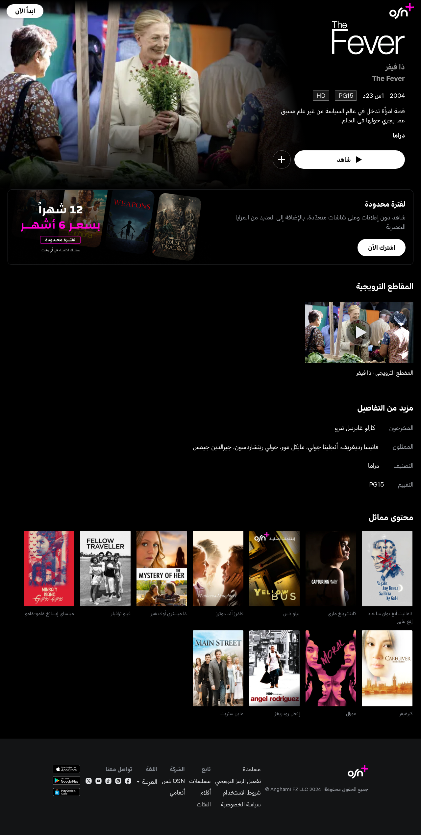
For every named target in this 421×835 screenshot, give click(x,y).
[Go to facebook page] (128, 782)
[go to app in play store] (66, 780)
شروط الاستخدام (242, 792)
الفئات (204, 804)
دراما (399, 135)
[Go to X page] (89, 782)
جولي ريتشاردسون (256, 446)
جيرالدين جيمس (212, 446)
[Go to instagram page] (118, 782)
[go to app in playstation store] (66, 792)
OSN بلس (173, 781)
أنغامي (177, 792)
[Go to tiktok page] (108, 782)
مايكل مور (293, 446)
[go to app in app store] (66, 769)
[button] (25, 11)
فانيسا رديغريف (360, 446)
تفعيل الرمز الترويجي (238, 781)
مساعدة (252, 769)
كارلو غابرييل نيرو (355, 427)
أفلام (205, 792)
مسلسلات (200, 781)
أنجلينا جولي (323, 446)
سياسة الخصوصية (241, 804)
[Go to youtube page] (98, 782)
